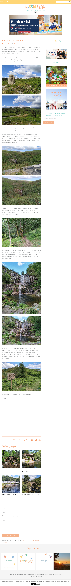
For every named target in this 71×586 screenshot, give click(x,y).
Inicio (1, 2)
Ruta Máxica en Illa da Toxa (9, 470)
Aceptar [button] (33, 584)
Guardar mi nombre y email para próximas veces (15, 516)
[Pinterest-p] (60, 41)
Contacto (17, 2)
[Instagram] (56, 41)
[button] (35, 12)
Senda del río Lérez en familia (10, 494)
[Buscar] (69, 2)
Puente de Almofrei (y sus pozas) (31, 494)
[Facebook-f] (52, 41)
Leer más (38, 584)
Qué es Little (9, 2)
